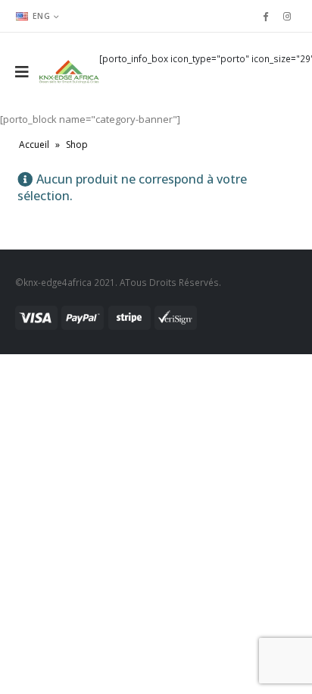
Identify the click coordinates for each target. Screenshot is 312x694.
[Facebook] (265, 16)
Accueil (34, 144)
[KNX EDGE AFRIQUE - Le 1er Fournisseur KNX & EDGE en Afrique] (69, 71)
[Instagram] (287, 16)
